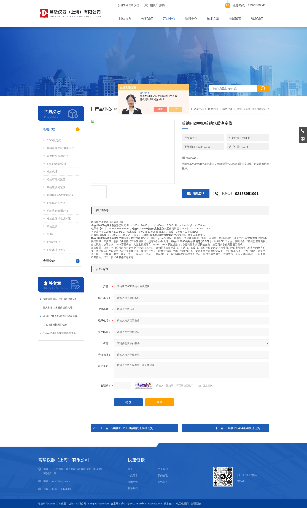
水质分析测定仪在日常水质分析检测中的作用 (62, 299)
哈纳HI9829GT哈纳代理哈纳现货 (132, 428)
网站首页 (125, 18)
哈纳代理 (49, 129)
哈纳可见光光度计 (57, 179)
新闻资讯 (163, 475)
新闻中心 (191, 18)
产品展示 (133, 475)
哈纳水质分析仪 (56, 249)
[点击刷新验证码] (143, 386)
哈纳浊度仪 (53, 241)
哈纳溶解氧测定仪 (57, 210)
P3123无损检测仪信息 (55, 324)
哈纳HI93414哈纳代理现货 (243, 428)
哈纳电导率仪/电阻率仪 (60, 148)
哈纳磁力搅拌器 (56, 202)
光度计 (51, 234)
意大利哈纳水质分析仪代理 (57, 307)
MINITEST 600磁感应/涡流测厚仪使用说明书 (62, 316)
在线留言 (235, 18)
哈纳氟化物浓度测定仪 (60, 195)
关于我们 (147, 18)
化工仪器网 (182, 503)
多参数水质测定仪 (57, 155)
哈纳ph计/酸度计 (56, 163)
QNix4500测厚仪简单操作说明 (59, 333)
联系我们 (257, 18)
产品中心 (169, 18)
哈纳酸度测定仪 (56, 187)
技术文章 (213, 18)
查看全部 (49, 261)
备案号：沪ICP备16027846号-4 (128, 503)
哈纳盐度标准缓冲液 (59, 218)
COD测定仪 (54, 140)
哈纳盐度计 (53, 226)
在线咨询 (198, 193)
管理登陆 (196, 503)
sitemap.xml (155, 503)
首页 (130, 469)
